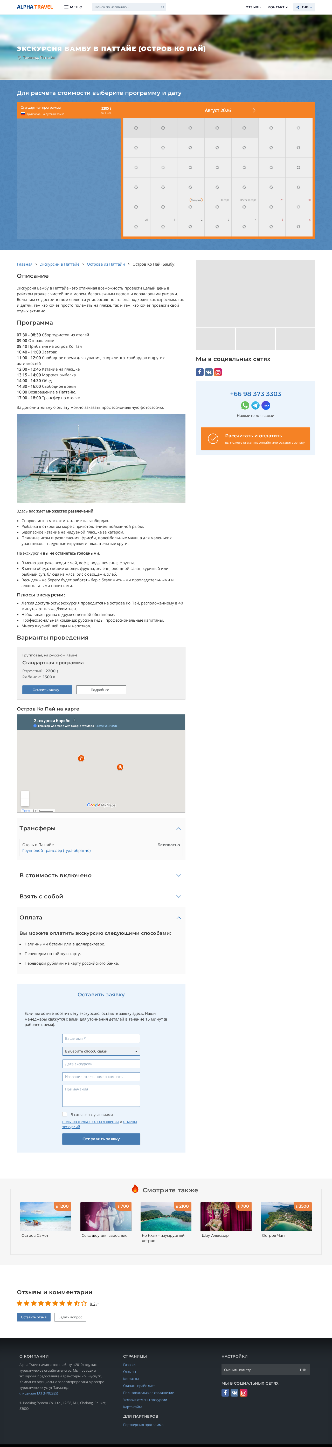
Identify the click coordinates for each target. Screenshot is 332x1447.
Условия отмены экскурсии (145, 1399)
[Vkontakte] (209, 372)
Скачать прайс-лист (139, 1385)
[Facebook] (200, 372)
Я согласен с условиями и (99, 1120)
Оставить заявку (46, 689)
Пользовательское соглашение (148, 1392)
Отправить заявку (101, 1138)
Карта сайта (132, 1406)
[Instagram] (218, 372)
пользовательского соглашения (90, 1121)
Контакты (278, 7)
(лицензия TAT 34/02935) (38, 1393)
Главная (129, 1364)
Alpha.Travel (35, 6)
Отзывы (253, 7)
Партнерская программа (143, 1424)
